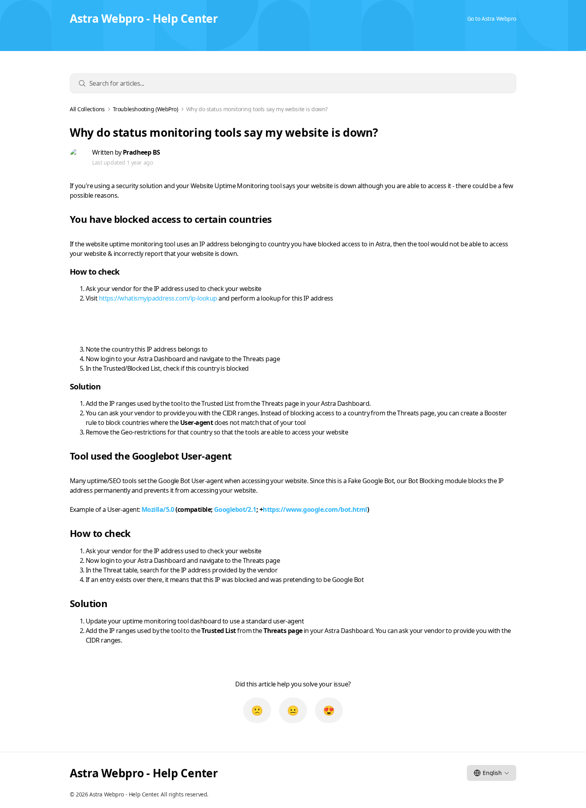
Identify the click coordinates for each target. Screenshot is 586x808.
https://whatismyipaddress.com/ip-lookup (158, 298)
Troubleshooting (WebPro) (145, 109)
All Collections (87, 109)
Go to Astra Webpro (491, 18)
